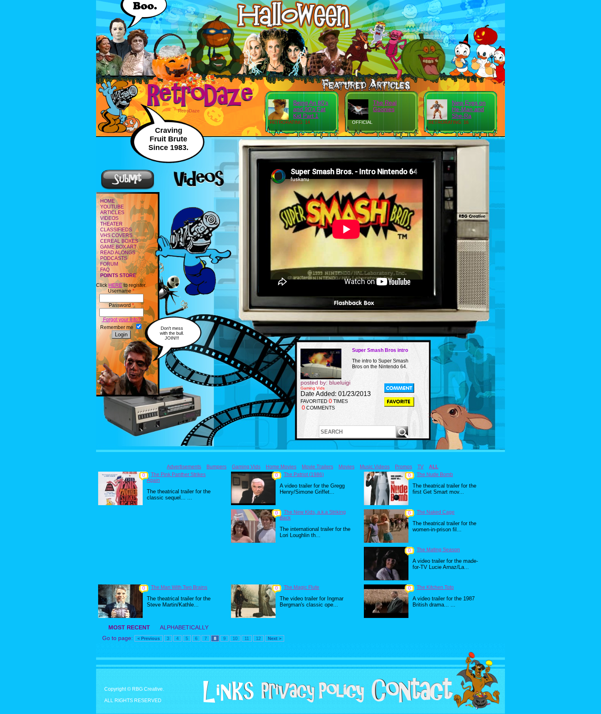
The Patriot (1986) (304, 474)
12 (258, 638)
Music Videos (375, 467)
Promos (403, 467)
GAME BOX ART (118, 247)
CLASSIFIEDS (116, 230)
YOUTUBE (112, 207)
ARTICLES (112, 212)
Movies (346, 467)
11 (246, 638)
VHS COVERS (116, 235)
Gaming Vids (246, 467)
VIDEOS (109, 218)
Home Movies (281, 467)
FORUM (109, 264)
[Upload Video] (127, 188)
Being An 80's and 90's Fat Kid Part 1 (310, 109)
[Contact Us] (409, 701)
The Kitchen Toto (435, 587)
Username (121, 291)
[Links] (225, 692)
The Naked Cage (436, 512)
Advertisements (184, 467)
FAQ (105, 270)
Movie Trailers (317, 467)
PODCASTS (113, 258)
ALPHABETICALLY (184, 627)
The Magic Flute (301, 587)
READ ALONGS (117, 252)
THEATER (111, 224)
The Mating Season (438, 550)
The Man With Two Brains (179, 587)
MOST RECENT (129, 627)
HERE (115, 285)
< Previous (148, 638)
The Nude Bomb (435, 474)
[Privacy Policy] (310, 701)
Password (121, 305)
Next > (274, 638)
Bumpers (216, 467)
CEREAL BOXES (119, 241)
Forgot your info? (121, 319)
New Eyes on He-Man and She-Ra (469, 109)
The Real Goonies (385, 105)
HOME (107, 201)
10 (235, 638)
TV (420, 467)
